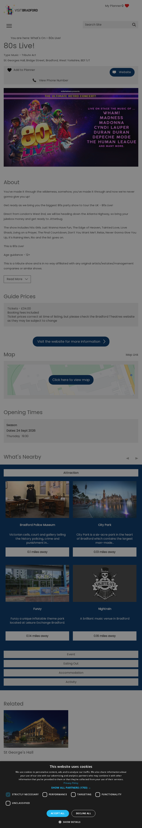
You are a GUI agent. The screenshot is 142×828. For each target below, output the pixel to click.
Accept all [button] (58, 813)
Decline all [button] (83, 813)
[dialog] (71, 794)
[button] (71, 787)
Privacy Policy (71, 783)
